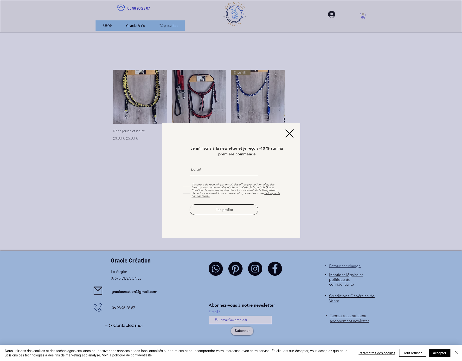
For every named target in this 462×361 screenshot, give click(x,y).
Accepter (439, 352)
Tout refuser (412, 352)
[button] (289, 133)
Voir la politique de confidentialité (127, 355)
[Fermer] (456, 353)
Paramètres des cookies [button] (377, 352)
